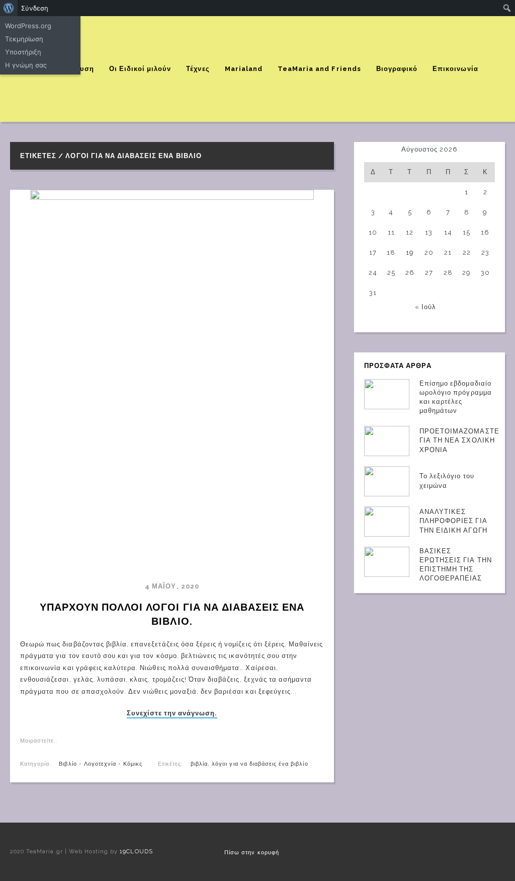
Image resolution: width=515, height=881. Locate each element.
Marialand (244, 68)
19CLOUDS (136, 851)
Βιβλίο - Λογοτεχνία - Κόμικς (100, 764)
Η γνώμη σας (26, 65)
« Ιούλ (425, 307)
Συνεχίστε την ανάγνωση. (172, 713)
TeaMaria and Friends (319, 68)
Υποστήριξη (23, 52)
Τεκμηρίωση (24, 39)
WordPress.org (28, 26)
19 (410, 252)
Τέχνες (197, 68)
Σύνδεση (34, 8)
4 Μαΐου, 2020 (172, 586)
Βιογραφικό (396, 68)
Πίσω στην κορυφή (251, 852)
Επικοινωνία (455, 68)
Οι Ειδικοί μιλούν (140, 68)
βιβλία (199, 764)
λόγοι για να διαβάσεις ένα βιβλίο (260, 764)
